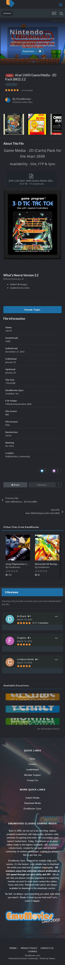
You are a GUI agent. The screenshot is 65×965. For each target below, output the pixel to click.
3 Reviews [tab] (11, 592)
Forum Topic (32, 309)
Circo (59, 60)
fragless (21, 637)
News (32, 759)
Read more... (29, 51)
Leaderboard (32, 769)
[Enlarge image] (32, 224)
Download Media (32, 803)
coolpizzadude (25, 659)
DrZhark (21, 616)
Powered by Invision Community (23, 958)
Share (16, 484)
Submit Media (32, 798)
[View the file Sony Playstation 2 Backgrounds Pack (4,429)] (18, 547)
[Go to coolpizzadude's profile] (9, 662)
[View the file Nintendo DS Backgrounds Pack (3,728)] (47, 547)
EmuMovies (23, 99)
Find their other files (22, 102)
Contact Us (32, 780)
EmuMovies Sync (33, 808)
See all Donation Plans (48, 728)
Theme (13, 948)
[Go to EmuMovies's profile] (8, 100)
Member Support (32, 775)
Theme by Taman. (47, 958)
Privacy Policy (29, 948)
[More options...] (56, 617)
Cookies (32, 951)
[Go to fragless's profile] (9, 640)
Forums (32, 764)
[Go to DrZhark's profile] (9, 619)
